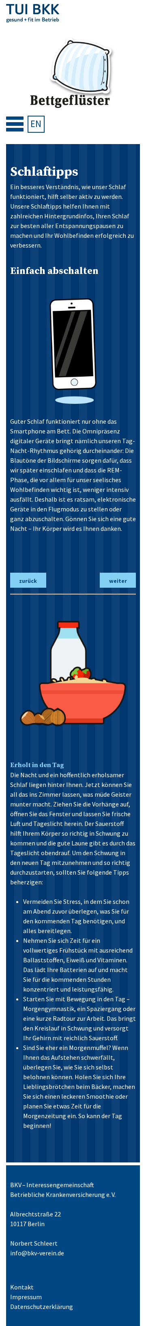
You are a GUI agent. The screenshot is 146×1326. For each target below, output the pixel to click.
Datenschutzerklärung (41, 1306)
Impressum (26, 1297)
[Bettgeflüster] (73, 73)
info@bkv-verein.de (37, 1253)
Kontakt (22, 1287)
